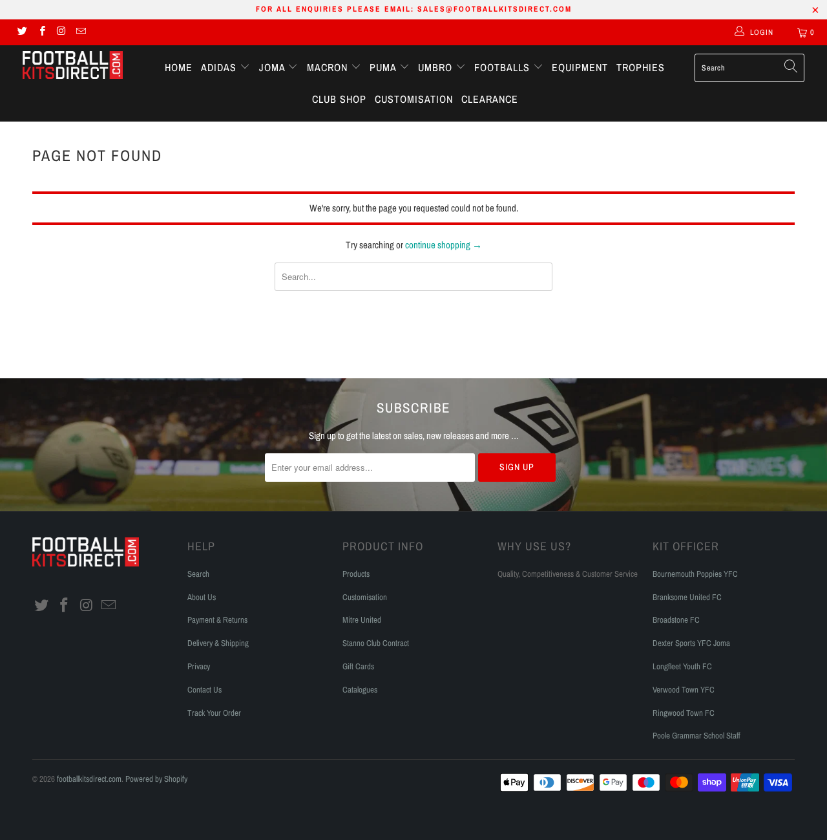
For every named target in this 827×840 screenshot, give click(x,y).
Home (179, 67)
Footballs (503, 67)
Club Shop (339, 99)
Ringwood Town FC (684, 712)
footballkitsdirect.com (89, 778)
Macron (329, 67)
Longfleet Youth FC (682, 666)
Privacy (198, 666)
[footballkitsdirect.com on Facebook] (41, 32)
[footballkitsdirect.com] (72, 66)
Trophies (640, 67)
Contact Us (204, 689)
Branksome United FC (687, 597)
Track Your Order (214, 712)
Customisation (414, 99)
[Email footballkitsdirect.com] (80, 32)
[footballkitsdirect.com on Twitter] (21, 32)
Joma (273, 67)
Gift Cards (358, 666)
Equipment (580, 67)
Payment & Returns (217, 619)
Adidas (220, 67)
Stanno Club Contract (375, 643)
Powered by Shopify (156, 778)
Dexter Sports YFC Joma (691, 643)
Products (356, 573)
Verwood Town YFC (684, 689)
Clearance (489, 99)
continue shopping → (443, 245)
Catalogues (359, 689)
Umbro (436, 67)
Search (198, 573)
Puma (384, 67)
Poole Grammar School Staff (696, 735)
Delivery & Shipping (218, 643)
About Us (201, 597)
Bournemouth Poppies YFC (695, 573)
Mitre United (361, 619)
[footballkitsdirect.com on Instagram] (61, 32)
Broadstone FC (676, 619)
